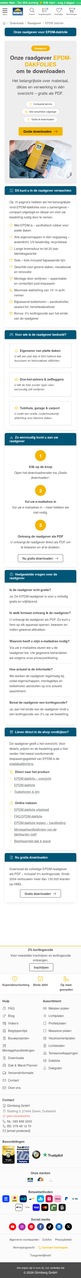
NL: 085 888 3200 (19, 1121)
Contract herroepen (54, 1247)
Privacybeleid (63, 1239)
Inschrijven (41, 967)
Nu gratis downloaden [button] (37, 558)
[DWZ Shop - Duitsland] (40, 1179)
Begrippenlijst (17, 1030)
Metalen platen (58, 1008)
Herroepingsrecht (24, 1247)
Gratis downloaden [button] (37, 131)
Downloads (17, 23)
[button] (4, 12)
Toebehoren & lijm (27, 791)
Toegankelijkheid (40, 1255)
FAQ (10, 1008)
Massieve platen (59, 1030)
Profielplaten (57, 1023)
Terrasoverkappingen (63, 1053)
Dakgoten (55, 1068)
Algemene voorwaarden (24, 1239)
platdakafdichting (21, 763)
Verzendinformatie (20, 1072)
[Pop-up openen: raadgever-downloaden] (40, 159)
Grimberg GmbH (18, 1105)
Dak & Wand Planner (22, 1065)
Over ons (14, 1087)
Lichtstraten (56, 1045)
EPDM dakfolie (24, 785)
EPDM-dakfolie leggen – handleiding (40, 822)
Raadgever (34, 23)
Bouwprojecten (18, 1038)
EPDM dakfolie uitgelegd (31, 809)
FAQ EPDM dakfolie (28, 816)
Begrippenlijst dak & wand (32, 841)
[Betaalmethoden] (40, 1203)
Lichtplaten (56, 1015)
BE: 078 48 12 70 (19, 1126)
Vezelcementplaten (61, 1038)
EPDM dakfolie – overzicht (32, 778)
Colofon (47, 1239)
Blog (11, 1015)
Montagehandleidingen (18, 1050)
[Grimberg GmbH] (50, 1179)
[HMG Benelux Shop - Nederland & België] (30, 1179)
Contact (13, 1080)
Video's (12, 1023)
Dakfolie (54, 1060)
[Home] (4, 23)
